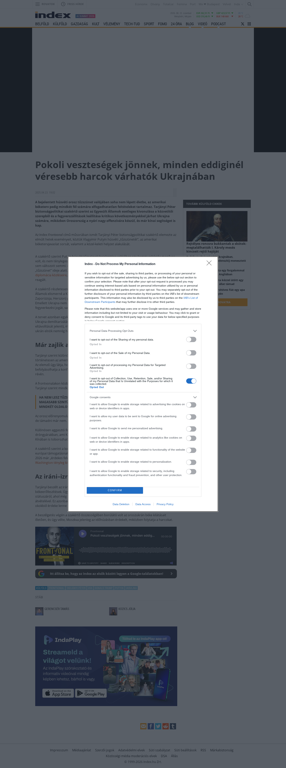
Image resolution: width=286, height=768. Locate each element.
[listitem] (143, 331)
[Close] (210, 264)
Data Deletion (121, 504)
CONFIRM (115, 490)
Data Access (143, 504)
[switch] (191, 339)
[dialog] (143, 384)
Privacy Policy (165, 504)
